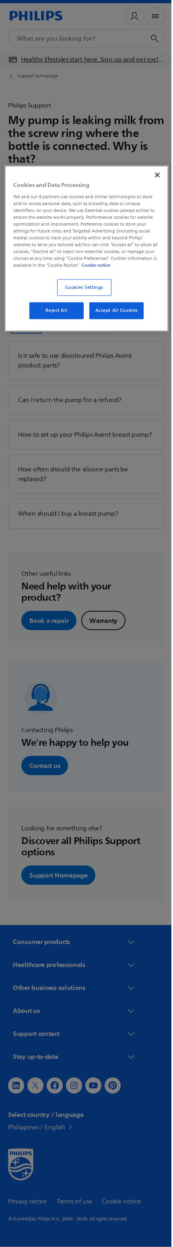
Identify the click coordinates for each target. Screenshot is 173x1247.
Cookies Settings (81, 293)
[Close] (152, 174)
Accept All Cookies (113, 317)
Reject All (53, 317)
